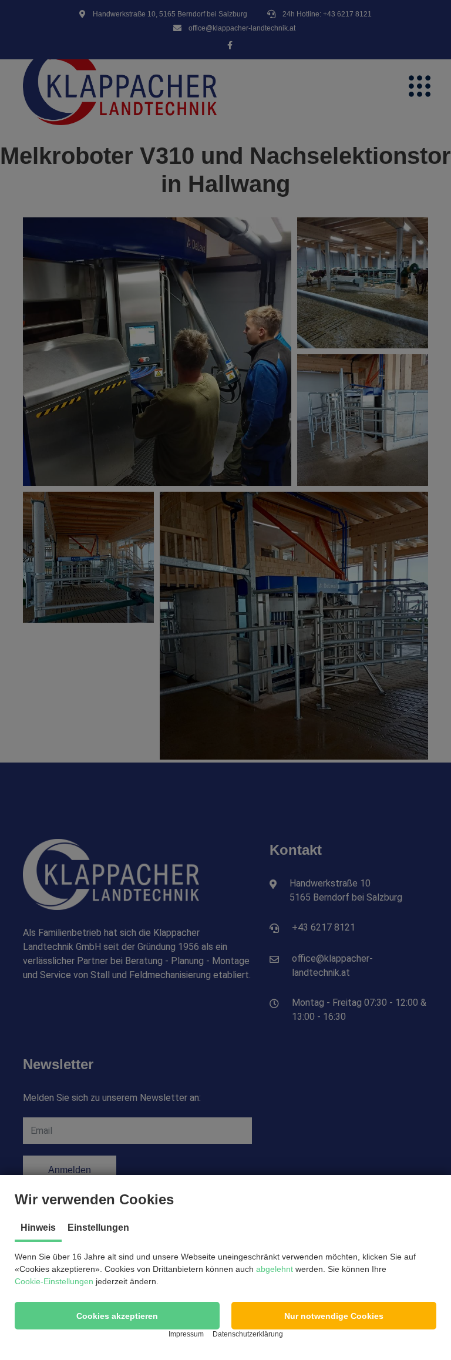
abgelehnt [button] (274, 1269)
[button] (117, 1315)
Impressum (186, 1334)
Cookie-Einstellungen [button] (54, 1281)
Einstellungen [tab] (98, 1228)
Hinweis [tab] (38, 1228)
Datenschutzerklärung (248, 1334)
